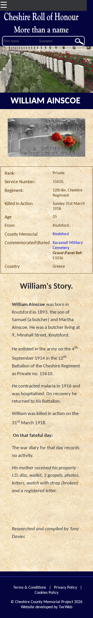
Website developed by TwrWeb (46, 607)
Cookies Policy (46, 593)
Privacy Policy (65, 588)
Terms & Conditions (29, 588)
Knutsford (61, 234)
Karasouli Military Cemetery (68, 245)
